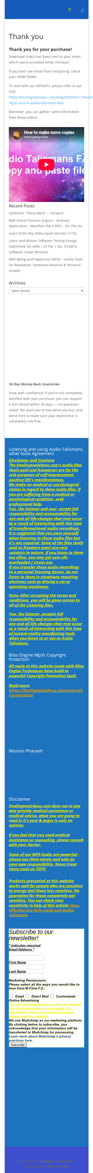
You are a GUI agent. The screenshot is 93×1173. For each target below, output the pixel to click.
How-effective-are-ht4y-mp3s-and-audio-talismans (44, 910)
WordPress (58, 1166)
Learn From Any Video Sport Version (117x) (42, 233)
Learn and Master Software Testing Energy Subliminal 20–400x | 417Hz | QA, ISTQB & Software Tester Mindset (43, 246)
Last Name (17, 971)
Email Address (21, 949)
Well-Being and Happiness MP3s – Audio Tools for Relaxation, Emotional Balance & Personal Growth (46, 265)
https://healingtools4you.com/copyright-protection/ (46, 692)
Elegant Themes (57, 1161)
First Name (17, 962)
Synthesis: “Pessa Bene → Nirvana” (36, 213)
